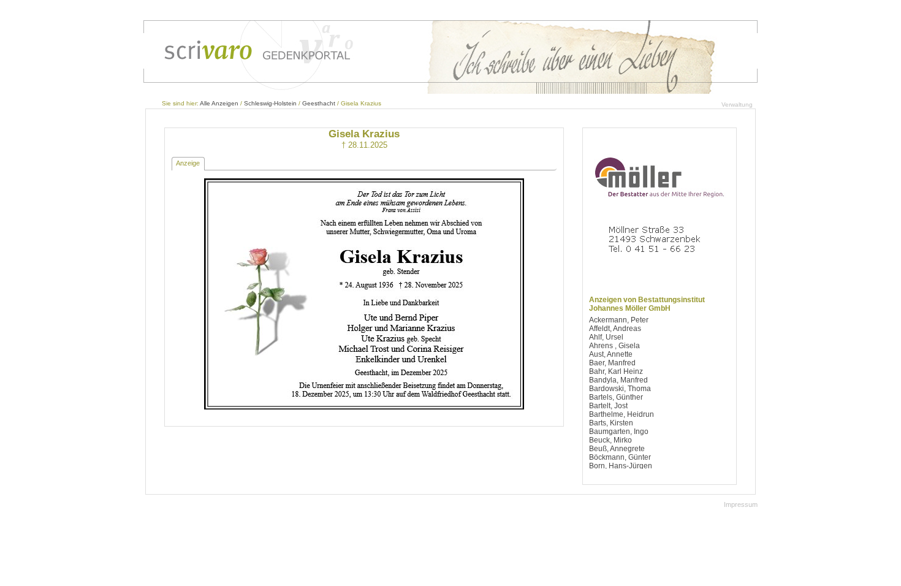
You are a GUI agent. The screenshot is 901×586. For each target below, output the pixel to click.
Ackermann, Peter (618, 320)
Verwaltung (737, 104)
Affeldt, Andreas (615, 328)
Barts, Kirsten (611, 423)
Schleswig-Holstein (270, 103)
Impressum (741, 504)
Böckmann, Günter (620, 457)
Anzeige (188, 163)
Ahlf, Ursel (606, 337)
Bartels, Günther (616, 397)
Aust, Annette (611, 354)
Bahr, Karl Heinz (616, 371)
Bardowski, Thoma (620, 388)
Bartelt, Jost (608, 405)
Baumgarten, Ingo (618, 431)
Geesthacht (318, 103)
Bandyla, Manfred (618, 380)
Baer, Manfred (612, 363)
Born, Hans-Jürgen (620, 466)
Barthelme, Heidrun (621, 414)
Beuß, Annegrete (617, 448)
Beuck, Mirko (610, 440)
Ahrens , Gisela (614, 345)
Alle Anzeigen (219, 103)
